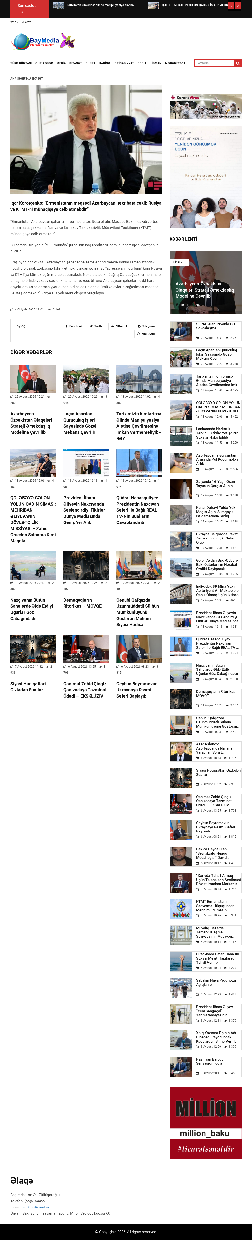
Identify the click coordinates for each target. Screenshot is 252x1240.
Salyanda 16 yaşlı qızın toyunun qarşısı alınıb (215, 484)
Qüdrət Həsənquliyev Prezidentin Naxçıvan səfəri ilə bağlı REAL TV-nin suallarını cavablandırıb (137, 510)
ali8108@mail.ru (36, 1207)
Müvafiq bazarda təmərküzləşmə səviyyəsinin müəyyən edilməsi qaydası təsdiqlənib (214, 932)
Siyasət (75, 63)
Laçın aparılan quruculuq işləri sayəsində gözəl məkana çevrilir (216, 354)
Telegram (148, 326)
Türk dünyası (21, 63)
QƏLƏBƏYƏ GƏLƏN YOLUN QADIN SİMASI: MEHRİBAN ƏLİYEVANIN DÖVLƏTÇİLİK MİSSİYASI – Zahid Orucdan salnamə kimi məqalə (218, 407)
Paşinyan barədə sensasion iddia (209, 1061)
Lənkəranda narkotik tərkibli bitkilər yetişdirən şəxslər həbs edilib (217, 433)
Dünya (90, 63)
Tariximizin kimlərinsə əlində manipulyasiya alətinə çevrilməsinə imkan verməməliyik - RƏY (138, 426)
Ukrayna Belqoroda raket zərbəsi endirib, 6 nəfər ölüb (217, 538)
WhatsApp (148, 334)
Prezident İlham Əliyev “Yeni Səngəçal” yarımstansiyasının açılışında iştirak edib (214, 1011)
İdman (157, 63)
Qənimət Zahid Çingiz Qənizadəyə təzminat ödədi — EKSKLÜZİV (85, 690)
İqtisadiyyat (124, 63)
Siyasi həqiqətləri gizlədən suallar (218, 772)
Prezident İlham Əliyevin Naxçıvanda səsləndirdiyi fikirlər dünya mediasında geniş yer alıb (84, 510)
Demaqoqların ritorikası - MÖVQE (217, 694)
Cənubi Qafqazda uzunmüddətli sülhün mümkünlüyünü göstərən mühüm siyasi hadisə (137, 612)
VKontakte (122, 326)
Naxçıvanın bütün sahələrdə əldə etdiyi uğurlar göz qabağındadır (217, 669)
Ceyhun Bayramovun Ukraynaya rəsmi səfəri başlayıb (137, 690)
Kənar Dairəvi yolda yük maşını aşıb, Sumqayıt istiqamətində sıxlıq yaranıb (215, 512)
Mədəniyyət (175, 63)
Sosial (143, 63)
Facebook (75, 326)
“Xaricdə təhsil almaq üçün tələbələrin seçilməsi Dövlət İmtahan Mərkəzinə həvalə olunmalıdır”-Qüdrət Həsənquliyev (218, 880)
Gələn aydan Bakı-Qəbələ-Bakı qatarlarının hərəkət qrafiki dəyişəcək (217, 564)
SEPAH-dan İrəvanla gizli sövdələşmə (216, 326)
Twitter (99, 326)
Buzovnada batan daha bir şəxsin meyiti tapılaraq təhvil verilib (217, 958)
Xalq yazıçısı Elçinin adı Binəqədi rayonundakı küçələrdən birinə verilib (216, 1037)
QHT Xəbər (44, 63)
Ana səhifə (19, 78)
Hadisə (104, 63)
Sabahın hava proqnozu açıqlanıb (216, 983)
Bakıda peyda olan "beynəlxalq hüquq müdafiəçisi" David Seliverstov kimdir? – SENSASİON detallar (213, 853)
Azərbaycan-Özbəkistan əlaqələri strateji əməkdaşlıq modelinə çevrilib (205, 290)
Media (61, 63)
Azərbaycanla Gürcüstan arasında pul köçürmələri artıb (217, 459)
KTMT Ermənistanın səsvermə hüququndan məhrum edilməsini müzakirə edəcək (215, 906)
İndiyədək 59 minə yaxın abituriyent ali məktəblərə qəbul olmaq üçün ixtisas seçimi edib (217, 591)
